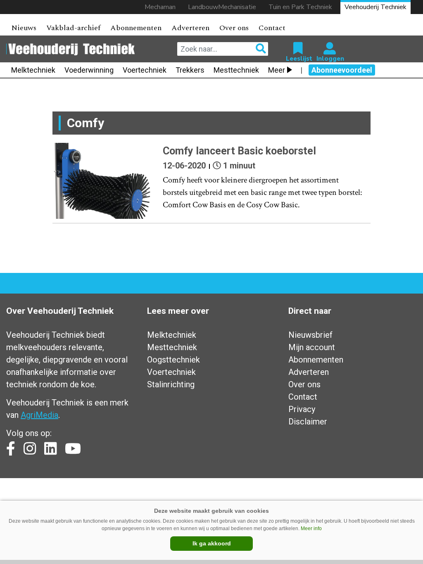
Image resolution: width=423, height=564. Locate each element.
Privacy (301, 409)
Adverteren (190, 27)
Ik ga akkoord (211, 543)
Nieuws (23, 27)
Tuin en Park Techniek (300, 7)
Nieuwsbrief (310, 335)
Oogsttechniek (173, 360)
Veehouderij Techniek (375, 7)
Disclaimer (307, 422)
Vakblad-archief (73, 27)
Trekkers (190, 70)
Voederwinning (89, 70)
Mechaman (160, 7)
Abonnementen (136, 27)
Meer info (311, 528)
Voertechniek (144, 70)
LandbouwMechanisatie (222, 7)
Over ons (234, 27)
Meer (276, 70)
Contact (272, 27)
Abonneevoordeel (341, 70)
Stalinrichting (171, 384)
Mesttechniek (236, 70)
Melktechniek (33, 70)
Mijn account (311, 347)
